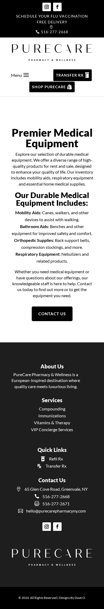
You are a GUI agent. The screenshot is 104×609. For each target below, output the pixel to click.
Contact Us (52, 313)
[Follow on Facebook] (57, 7)
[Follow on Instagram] (46, 7)
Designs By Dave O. (72, 598)
